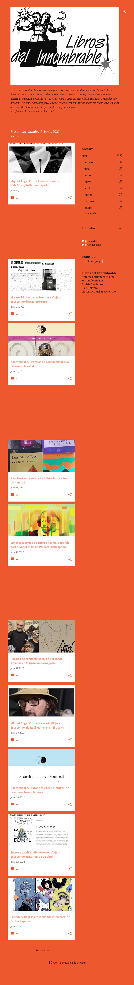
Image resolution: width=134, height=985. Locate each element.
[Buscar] (124, 11)
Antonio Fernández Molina (98, 276)
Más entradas (41, 950)
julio (87, 168)
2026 (85, 155)
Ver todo (15, 136)
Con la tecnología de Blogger (69, 962)
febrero (89, 201)
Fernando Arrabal (92, 280)
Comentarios (94, 244)
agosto (88, 162)
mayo (87, 181)
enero (88, 207)
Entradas (92, 241)
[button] (70, 198)
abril (87, 188)
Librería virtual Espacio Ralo (99, 291)
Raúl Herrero (90, 288)
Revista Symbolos (92, 284)
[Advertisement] (40, 231)
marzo (88, 194)
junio (87, 175)
